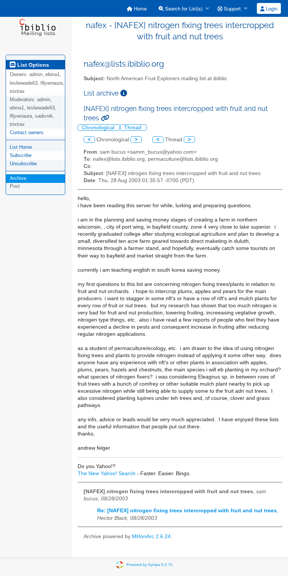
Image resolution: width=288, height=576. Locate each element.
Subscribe (21, 155)
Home (139, 8)
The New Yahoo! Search (106, 473)
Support (231, 8)
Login (271, 8)
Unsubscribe (23, 163)
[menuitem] (137, 8)
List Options (32, 65)
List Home (21, 147)
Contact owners (27, 132)
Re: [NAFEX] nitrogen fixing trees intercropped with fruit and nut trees (187, 510)
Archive (18, 178)
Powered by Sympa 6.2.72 (149, 565)
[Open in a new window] (123, 93)
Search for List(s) (183, 8)
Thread (133, 127)
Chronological (99, 127)
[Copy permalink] (105, 118)
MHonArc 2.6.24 (151, 536)
